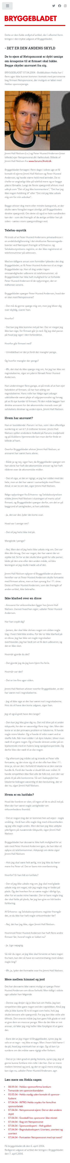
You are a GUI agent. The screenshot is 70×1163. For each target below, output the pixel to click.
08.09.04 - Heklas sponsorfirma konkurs (29, 1086)
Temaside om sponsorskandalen (25, 1090)
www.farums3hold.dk (40, 161)
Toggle (7, 6)
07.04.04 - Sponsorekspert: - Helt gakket (29, 1125)
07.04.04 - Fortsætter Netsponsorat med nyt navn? (35, 1137)
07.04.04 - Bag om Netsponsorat (25, 1121)
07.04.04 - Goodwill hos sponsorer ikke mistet (32, 1118)
